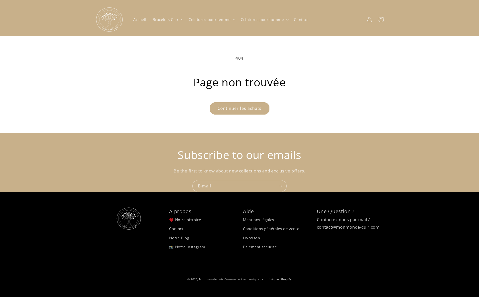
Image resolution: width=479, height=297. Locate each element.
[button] (167, 19)
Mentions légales (258, 219)
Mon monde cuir (211, 279)
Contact (176, 228)
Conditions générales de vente (271, 228)
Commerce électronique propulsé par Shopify (258, 279)
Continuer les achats (239, 108)
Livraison (251, 237)
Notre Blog (179, 237)
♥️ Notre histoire (185, 219)
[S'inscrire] (280, 186)
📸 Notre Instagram (187, 246)
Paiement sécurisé (260, 246)
